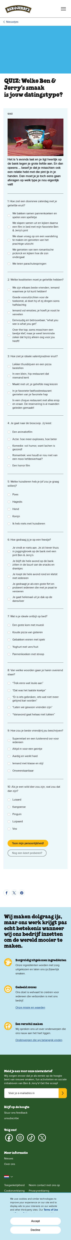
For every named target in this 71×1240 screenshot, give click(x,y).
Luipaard (17, 821)
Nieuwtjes (12, 22)
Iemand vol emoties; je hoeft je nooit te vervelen (36, 312)
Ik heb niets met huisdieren (28, 523)
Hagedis (17, 501)
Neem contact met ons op (44, 1185)
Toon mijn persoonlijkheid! (28, 843)
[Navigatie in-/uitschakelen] (63, 9)
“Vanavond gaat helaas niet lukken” (33, 714)
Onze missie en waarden (30, 1007)
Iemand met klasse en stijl (27, 763)
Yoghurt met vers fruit (25, 647)
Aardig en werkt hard (25, 756)
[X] (42, 1138)
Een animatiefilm (22, 432)
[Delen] (6, 893)
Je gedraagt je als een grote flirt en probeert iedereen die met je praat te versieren (34, 587)
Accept (35, 1221)
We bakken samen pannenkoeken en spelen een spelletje (34, 215)
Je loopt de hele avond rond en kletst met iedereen (34, 576)
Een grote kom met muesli (28, 625)
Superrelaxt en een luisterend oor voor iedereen (35, 740)
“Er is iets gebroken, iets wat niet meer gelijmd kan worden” (35, 699)
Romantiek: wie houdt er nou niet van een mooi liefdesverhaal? (35, 457)
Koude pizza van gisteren (27, 632)
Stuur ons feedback (15, 1112)
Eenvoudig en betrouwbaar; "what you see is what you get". (35, 322)
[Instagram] (20, 1138)
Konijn (16, 516)
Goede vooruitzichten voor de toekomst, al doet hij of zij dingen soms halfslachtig (35, 301)
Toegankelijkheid (14, 1185)
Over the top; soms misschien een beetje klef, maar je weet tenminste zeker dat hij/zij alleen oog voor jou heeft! (33, 335)
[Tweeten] (14, 893)
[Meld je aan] (63, 1093)
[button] (8, 1177)
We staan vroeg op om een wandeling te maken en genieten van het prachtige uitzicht (35, 240)
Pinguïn (17, 814)
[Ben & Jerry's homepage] (18, 9)
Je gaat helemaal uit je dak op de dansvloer (32, 599)
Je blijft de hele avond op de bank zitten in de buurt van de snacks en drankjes (33, 564)
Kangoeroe (19, 807)
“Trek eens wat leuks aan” (27, 683)
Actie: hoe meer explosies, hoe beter (34, 439)
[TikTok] (31, 1138)
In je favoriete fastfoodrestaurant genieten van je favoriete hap (32, 392)
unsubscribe (11, 1118)
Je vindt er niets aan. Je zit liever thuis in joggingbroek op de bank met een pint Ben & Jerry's (35, 551)
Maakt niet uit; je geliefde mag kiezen (35, 384)
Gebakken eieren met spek (28, 639)
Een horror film (21, 465)
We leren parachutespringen (29, 263)
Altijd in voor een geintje (27, 749)
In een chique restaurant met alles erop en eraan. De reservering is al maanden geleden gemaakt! (35, 404)
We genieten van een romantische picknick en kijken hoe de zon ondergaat (33, 253)
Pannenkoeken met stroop (28, 654)
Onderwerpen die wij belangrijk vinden (39, 1040)
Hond (15, 509)
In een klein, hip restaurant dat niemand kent (30, 375)
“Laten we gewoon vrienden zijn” (32, 707)
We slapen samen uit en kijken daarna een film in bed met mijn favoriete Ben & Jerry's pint (35, 226)
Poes (15, 494)
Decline (35, 1230)
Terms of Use (51, 1209)
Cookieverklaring (14, 1190)
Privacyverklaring (39, 1190)
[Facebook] (9, 1138)
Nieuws (8, 1158)
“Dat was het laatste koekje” (29, 690)
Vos (14, 828)
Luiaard (16, 799)
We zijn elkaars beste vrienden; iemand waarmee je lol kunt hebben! (35, 289)
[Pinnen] (22, 893)
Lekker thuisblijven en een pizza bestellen (31, 366)
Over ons (9, 1164)
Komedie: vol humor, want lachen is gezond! (33, 447)
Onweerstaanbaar (23, 770)
